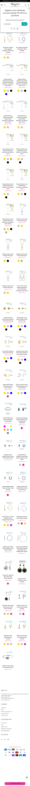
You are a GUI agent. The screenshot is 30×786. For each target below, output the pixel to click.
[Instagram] (17, 28)
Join (24, 24)
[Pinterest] (14, 28)
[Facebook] (11, 28)
